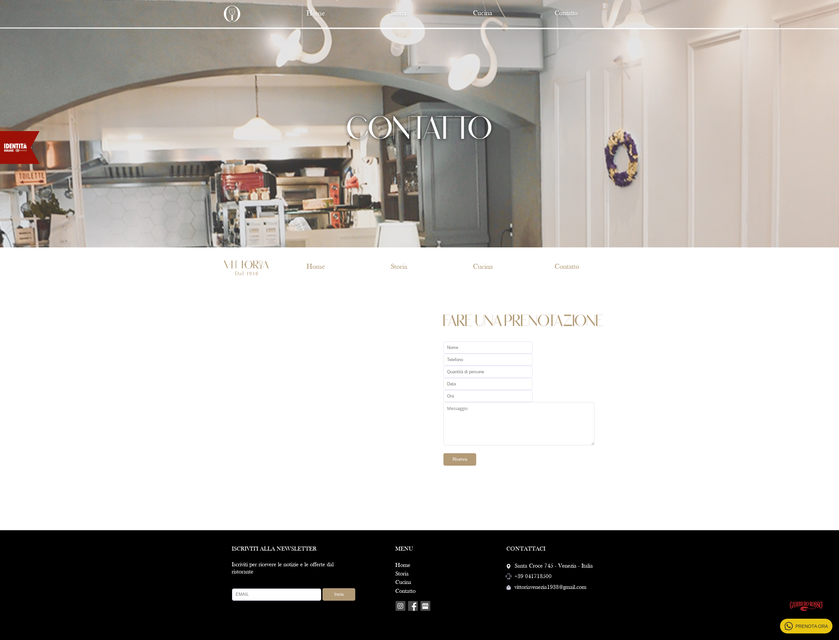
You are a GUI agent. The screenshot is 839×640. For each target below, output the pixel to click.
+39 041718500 (533, 576)
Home (402, 565)
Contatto (405, 591)
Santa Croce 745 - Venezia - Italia (554, 566)
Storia (402, 574)
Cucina (482, 13)
